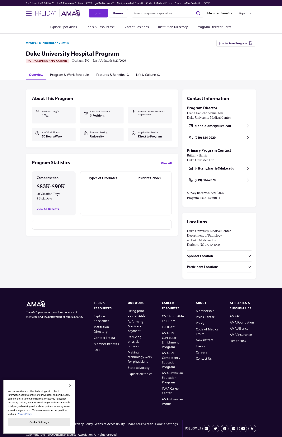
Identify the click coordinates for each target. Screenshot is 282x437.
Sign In (243, 13)
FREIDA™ (168, 327)
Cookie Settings (166, 424)
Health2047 (238, 341)
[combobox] (167, 13)
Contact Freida (104, 338)
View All (166, 163)
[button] (101, 27)
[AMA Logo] (71, 13)
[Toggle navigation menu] (29, 13)
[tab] (36, 74)
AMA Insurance (241, 335)
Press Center (205, 317)
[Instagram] (234, 428)
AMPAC (235, 316)
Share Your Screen (140, 424)
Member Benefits (219, 13)
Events (200, 346)
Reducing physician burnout (134, 341)
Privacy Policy (83, 424)
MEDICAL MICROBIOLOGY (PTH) (47, 43)
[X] (215, 428)
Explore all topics (140, 374)
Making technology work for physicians (140, 357)
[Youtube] (243, 428)
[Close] (70, 385)
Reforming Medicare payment (135, 326)
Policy (200, 323)
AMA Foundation (242, 322)
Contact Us (204, 358)
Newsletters (204, 340)
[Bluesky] (252, 428)
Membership (205, 311)
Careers (201, 352)
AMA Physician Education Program (172, 377)
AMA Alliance (239, 328)
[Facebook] (224, 428)
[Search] (198, 13)
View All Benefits (48, 209)
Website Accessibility (110, 424)
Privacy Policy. (24, 413)
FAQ (97, 350)
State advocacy (138, 368)
